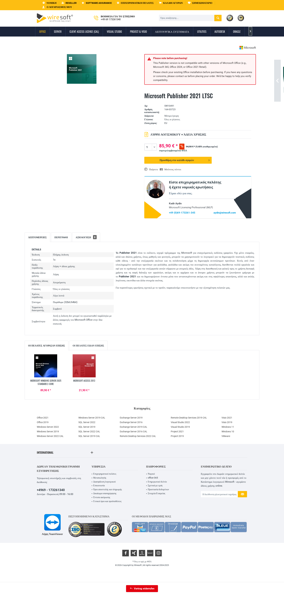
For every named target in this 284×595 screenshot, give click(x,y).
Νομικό (151, 473)
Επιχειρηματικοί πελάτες (104, 473)
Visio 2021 (227, 417)
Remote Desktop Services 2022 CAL (138, 436)
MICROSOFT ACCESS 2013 (84, 380)
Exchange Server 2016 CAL (133, 431)
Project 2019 (177, 436)
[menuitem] (170, 3)
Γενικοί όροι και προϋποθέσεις (107, 501)
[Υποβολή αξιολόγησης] (197, 101)
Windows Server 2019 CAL (91, 417)
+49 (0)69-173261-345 (182, 212)
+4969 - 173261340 (51, 490)
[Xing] (133, 553)
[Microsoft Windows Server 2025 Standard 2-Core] (45, 365)
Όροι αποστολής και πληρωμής (107, 489)
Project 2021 (177, 431)
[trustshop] (114, 529)
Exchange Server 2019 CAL (133, 427)
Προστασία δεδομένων (158, 489)
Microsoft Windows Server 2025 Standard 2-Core (45, 382)
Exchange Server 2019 (131, 417)
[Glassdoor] (142, 553)
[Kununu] (150, 553)
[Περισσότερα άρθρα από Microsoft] (247, 47)
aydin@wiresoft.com (224, 212)
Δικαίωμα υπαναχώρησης (105, 493)
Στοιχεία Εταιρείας (156, 493)
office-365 (153, 477)
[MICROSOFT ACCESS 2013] (84, 365)
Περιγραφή (61, 237)
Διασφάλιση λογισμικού (104, 481)
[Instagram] (158, 553)
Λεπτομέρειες (37, 237)
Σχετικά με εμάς (155, 485)
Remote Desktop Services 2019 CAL (189, 417)
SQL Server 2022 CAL (89, 431)
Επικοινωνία (99, 485)
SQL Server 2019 (86, 427)
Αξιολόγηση (85, 237)
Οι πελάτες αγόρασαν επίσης (46, 345)
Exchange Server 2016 (131, 422)
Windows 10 (228, 431)
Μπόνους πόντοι (172, 169)
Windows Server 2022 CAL (50, 436)
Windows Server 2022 (48, 427)
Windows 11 (228, 427)
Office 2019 (42, 422)
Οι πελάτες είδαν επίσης (88, 345)
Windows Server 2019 (48, 431)
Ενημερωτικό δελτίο (157, 481)
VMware (226, 436)
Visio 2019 (227, 422)
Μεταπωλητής (99, 477)
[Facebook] (125, 553)
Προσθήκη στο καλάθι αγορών (177, 160)
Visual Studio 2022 (180, 422)
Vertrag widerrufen (144, 588)
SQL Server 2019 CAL (89, 436)
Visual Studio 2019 (180, 427)
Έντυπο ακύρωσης (101, 497)
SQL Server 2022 (86, 422)
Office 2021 (42, 417)
